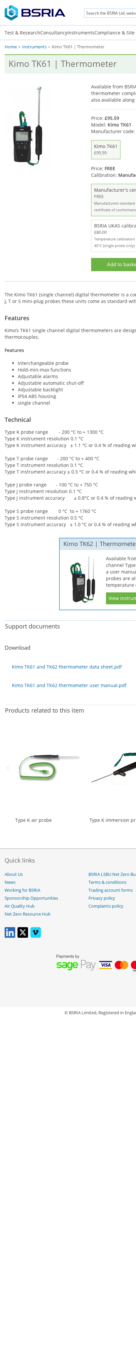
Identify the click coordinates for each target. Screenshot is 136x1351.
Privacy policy (101, 898)
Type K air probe (33, 820)
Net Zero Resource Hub (28, 914)
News (10, 882)
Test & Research (22, 32)
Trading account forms (110, 890)
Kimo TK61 (106, 149)
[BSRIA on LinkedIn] (10, 936)
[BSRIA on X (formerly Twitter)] (22, 936)
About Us (14, 874)
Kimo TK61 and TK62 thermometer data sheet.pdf (67, 667)
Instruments (80, 32)
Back (9, 768)
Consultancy (53, 32)
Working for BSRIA (22, 890)
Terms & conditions (107, 882)
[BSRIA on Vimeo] (35, 936)
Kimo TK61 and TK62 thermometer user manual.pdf (69, 685)
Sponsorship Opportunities (31, 898)
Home (11, 47)
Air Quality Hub (20, 906)
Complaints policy (105, 906)
